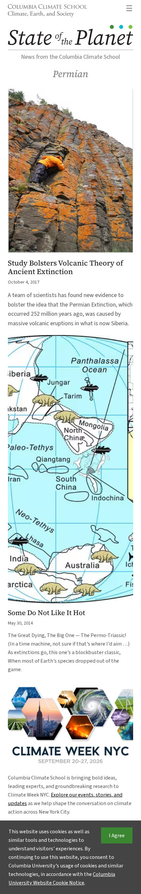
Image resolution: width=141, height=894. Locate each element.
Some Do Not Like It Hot (46, 613)
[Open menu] (129, 8)
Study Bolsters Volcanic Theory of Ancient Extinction (65, 267)
